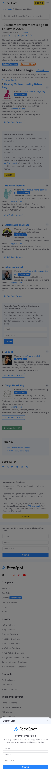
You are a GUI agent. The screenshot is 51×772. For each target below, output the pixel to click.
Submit (25, 767)
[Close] (47, 720)
